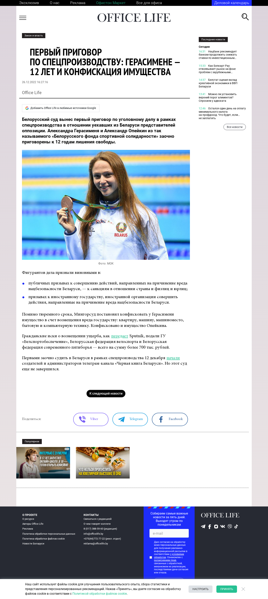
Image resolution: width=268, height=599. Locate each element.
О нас (54, 3)
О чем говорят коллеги (97, 523)
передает (119, 336)
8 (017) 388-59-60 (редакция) (100, 528)
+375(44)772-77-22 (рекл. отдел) (102, 538)
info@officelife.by (93, 533)
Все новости (234, 127)
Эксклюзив (29, 3)
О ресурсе (28, 518)
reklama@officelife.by (96, 543)
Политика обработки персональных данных (48, 533)
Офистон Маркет (111, 3)
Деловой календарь (231, 3)
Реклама (77, 3)
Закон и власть (34, 35)
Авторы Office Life (32, 523)
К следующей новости (105, 393)
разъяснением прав (165, 560)
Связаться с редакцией (98, 518)
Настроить (200, 589)
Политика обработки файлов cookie (43, 538)
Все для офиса (149, 3)
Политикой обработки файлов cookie (99, 593)
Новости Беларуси (33, 543)
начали (173, 358)
